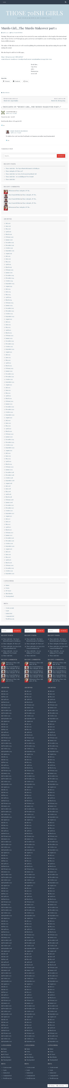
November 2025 (10, 245)
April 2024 (8, 297)
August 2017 (9, 516)
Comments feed (10, 616)
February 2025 (9, 270)
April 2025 (8, 264)
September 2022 (10, 349)
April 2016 (8, 560)
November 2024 (10, 278)
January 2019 (9, 469)
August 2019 (9, 450)
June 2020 (8, 423)
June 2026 (8, 226)
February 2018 (9, 500)
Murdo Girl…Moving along (58, 100)
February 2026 (9, 237)
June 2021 (8, 390)
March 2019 (9, 464)
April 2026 (8, 231)
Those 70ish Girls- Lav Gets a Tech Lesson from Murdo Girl (21, 174)
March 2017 (9, 530)
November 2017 (10, 508)
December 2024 (10, 275)
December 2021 (10, 374)
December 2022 (10, 341)
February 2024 (9, 303)
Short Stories (6, 92)
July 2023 (8, 322)
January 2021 (9, 404)
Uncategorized (10, 596)
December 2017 (10, 505)
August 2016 (9, 549)
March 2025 (9, 267)
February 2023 (9, 335)
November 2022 (10, 344)
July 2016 (8, 551)
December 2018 (10, 472)
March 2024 (9, 300)
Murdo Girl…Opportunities (11, 100)
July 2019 (8, 453)
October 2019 (9, 445)
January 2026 (9, 240)
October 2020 (9, 412)
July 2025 (8, 256)
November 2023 (10, 311)
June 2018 (8, 489)
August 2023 (9, 319)
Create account (10, 608)
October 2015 (9, 571)
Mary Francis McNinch (16, 32)
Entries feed (9, 613)
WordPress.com (10, 619)
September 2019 (10, 448)
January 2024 (9, 305)
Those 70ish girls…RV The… (23, 190)
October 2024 (9, 281)
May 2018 (8, 491)
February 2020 (9, 434)
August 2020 (9, 417)
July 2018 (8, 486)
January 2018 (9, 502)
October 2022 (9, 346)
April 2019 (8, 461)
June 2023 (8, 324)
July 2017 (8, 519)
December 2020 (10, 407)
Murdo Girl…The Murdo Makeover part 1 (29, 28)
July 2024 (8, 289)
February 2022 (9, 368)
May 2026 (8, 229)
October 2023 (9, 313)
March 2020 (9, 431)
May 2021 (8, 393)
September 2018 (10, 480)
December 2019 (10, 439)
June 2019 (8, 456)
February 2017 (9, 532)
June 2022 (8, 357)
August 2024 (9, 286)
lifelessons (11, 190)
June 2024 (8, 292)
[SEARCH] (66, 2)
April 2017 (8, 527)
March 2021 (9, 398)
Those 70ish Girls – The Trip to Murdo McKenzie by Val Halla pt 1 (23, 168)
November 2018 (10, 475)
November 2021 (10, 376)
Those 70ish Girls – (11, 179)
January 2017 (9, 535)
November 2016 (10, 541)
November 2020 (10, 409)
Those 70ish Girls (34, 13)
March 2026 (9, 234)
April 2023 (8, 330)
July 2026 (8, 223)
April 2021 (8, 396)
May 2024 (8, 294)
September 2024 (10, 283)
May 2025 (8, 262)
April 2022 (8, 363)
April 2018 (8, 494)
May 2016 (8, 557)
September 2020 (10, 415)
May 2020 (8, 426)
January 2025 (9, 272)
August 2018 (9, 483)
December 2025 (10, 242)
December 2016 (10, 538)
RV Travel (8, 591)
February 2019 (9, 467)
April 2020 (8, 428)
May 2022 (8, 360)
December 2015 (10, 568)
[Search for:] (30, 156)
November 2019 (10, 442)
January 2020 (9, 437)
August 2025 (9, 253)
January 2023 (9, 338)
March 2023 (9, 333)
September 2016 (10, 546)
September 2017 (10, 513)
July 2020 (8, 420)
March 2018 (9, 497)
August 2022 (9, 352)
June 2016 (8, 554)
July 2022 (8, 355)
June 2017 (8, 521)
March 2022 (9, 365)
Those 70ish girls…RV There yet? (14, 171)
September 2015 (10, 573)
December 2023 (10, 308)
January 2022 (9, 371)
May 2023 (8, 327)
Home (4, 2)
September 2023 (10, 316)
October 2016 (9, 543)
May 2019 (8, 458)
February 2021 (9, 401)
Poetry (7, 588)
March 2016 (9, 562)
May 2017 (8, 524)
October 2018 (9, 478)
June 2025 (8, 259)
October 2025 (9, 248)
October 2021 (9, 379)
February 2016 (9, 565)
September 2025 (10, 251)
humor (7, 585)
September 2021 (10, 382)
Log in (7, 611)
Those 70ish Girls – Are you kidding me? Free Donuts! (19, 176)
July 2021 (8, 387)
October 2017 (9, 510)
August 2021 (9, 385)
